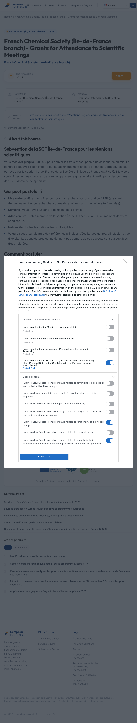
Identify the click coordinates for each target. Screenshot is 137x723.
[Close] (126, 262)
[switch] (110, 327)
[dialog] (68, 361)
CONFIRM (44, 456)
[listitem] (68, 319)
